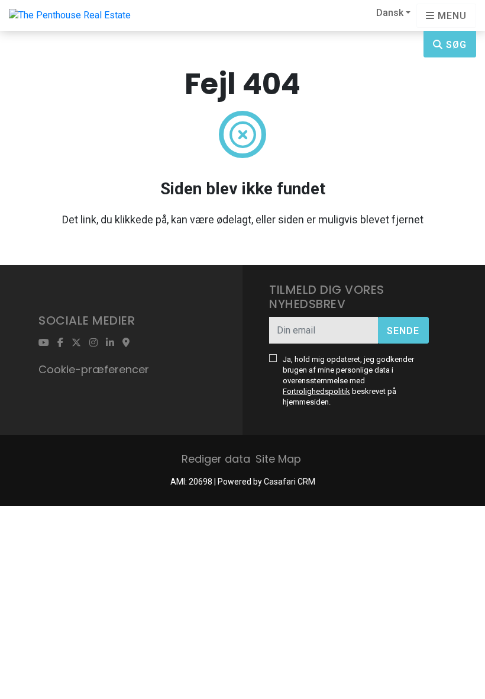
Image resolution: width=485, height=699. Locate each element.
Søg (455, 44)
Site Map (278, 458)
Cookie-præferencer (93, 369)
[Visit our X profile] (76, 342)
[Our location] (126, 342)
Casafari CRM (289, 481)
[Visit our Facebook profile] (60, 342)
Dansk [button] (389, 12)
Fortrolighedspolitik (316, 391)
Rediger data (216, 458)
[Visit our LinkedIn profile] (110, 342)
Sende (403, 330)
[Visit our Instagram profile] (93, 342)
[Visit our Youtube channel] (43, 342)
